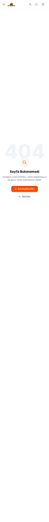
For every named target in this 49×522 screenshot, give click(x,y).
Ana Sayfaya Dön (26, 189)
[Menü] (4, 4)
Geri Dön (26, 196)
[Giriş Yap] (36, 4)
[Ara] (30, 4)
